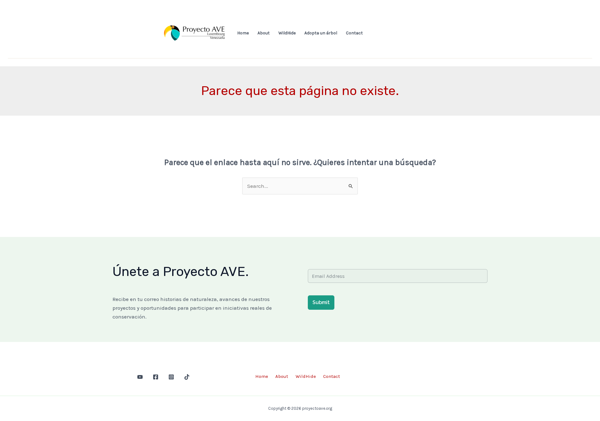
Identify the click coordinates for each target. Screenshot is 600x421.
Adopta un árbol (320, 33)
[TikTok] (187, 377)
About (264, 33)
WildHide (287, 33)
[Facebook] (155, 377)
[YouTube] (140, 377)
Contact (354, 33)
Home (243, 33)
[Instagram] (171, 377)
